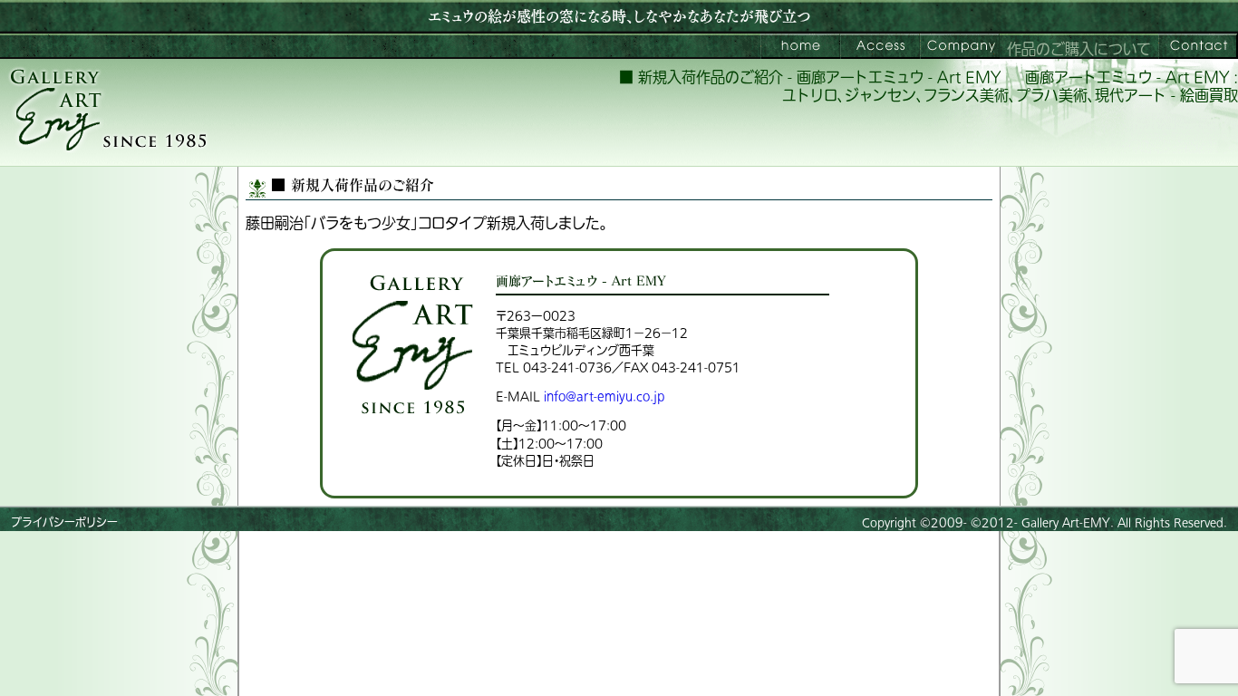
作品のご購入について (1079, 50)
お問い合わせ (1198, 46)
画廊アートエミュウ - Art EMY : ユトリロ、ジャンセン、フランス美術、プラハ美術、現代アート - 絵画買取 (1010, 87)
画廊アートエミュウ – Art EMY (800, 46)
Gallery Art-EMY (1065, 523)
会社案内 (960, 46)
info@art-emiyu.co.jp (604, 396)
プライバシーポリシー (64, 523)
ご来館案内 (880, 46)
